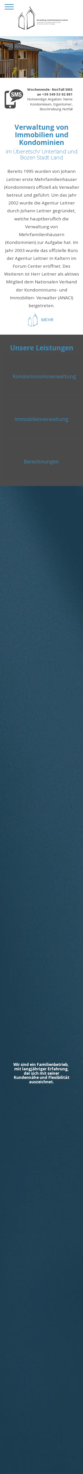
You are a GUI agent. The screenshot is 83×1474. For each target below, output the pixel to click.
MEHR (47, 320)
